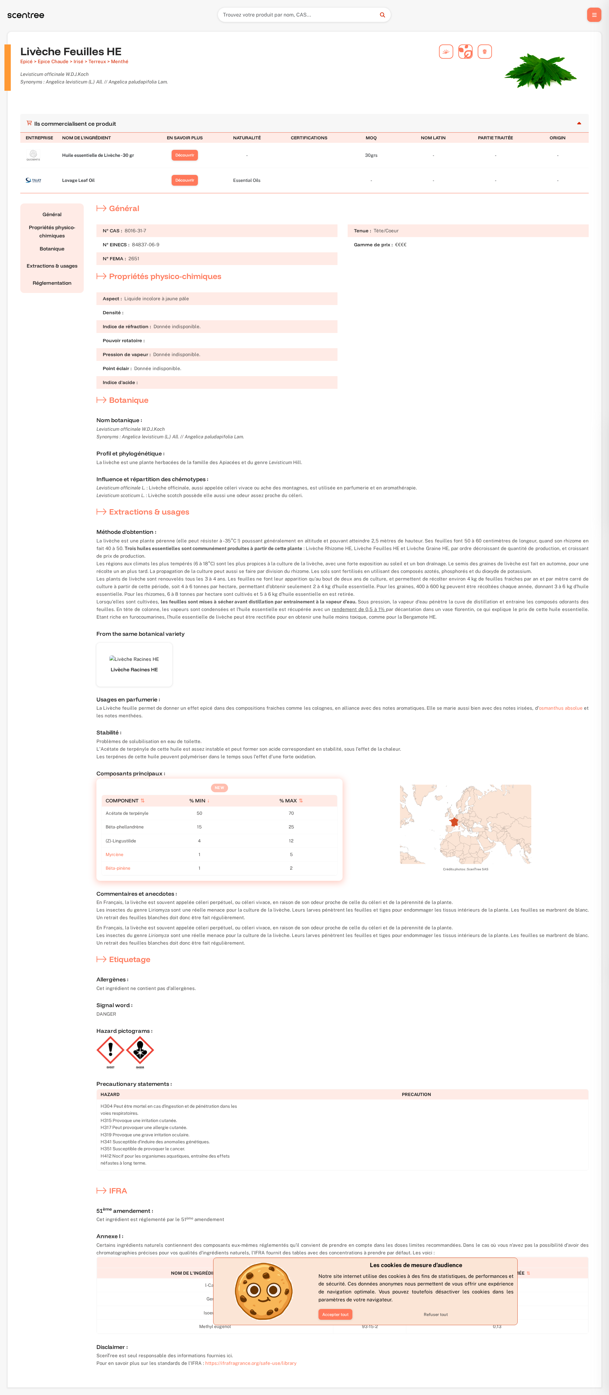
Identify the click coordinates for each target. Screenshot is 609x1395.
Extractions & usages (52, 265)
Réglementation (52, 283)
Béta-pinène (118, 868)
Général (52, 214)
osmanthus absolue (561, 708)
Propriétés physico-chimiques (52, 231)
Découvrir (184, 154)
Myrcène (114, 854)
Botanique (52, 248)
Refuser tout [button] (436, 1314)
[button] (335, 1314)
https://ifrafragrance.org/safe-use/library (251, 1363)
